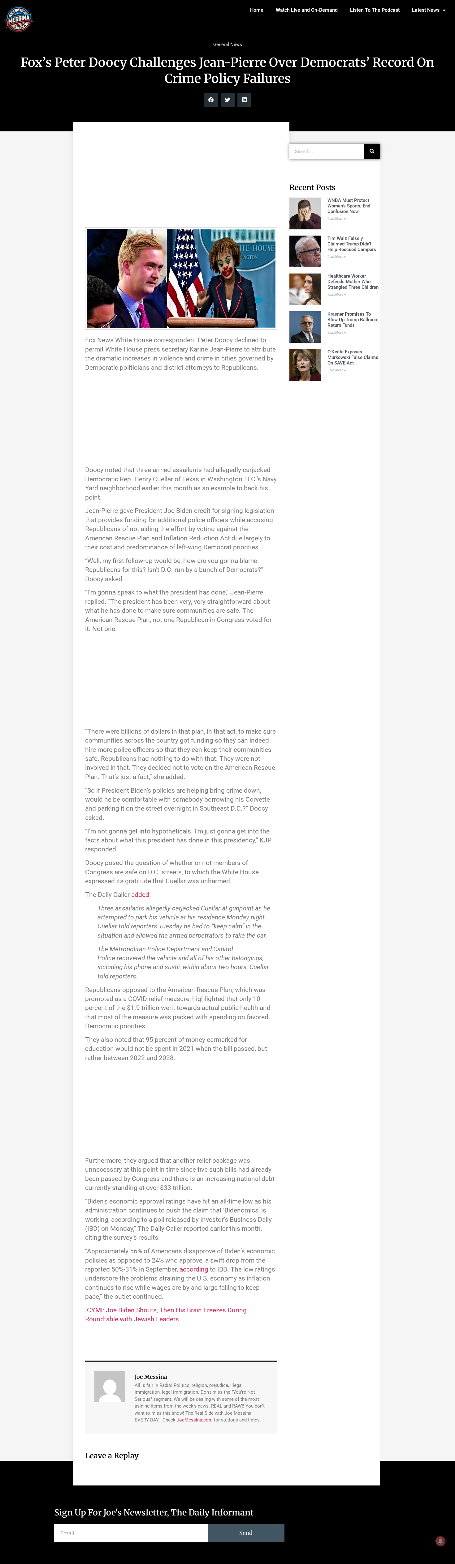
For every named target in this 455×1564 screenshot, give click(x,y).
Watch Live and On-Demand (307, 10)
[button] (211, 100)
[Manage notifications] (440, 1541)
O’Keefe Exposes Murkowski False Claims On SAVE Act (352, 357)
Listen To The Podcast (375, 10)
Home (256, 10)
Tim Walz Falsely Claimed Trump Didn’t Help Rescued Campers (351, 244)
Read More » (336, 219)
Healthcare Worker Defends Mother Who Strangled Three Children (353, 281)
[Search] (372, 151)
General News (227, 44)
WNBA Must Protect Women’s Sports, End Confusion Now (348, 206)
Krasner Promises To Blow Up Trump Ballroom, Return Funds (353, 319)
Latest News (426, 10)
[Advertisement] (181, 177)
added (140, 894)
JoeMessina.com (195, 1420)
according (194, 1269)
